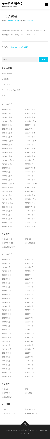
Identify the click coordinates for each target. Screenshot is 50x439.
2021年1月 (29, 218)
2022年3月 (6, 195)
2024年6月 (6, 148)
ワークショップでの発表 (11, 90)
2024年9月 (6, 144)
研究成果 (28, 243)
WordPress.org (31, 413)
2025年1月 (29, 137)
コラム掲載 (6, 84)
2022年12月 (6, 183)
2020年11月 (29, 222)
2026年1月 (29, 117)
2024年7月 (29, 144)
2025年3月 (29, 133)
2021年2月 (6, 218)
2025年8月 (6, 129)
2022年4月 (29, 191)
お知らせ (14, 47)
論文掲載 (5, 79)
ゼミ (26, 239)
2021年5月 (29, 211)
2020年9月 (29, 226)
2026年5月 (6, 113)
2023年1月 (29, 179)
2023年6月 (6, 172)
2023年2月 (6, 179)
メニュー (46, 5)
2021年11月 (29, 199)
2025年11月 (29, 121)
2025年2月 (6, 137)
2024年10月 (29, 140)
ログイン (5, 409)
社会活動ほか (24, 47)
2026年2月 (6, 117)
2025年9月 (29, 125)
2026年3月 (29, 113)
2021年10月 (6, 203)
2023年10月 (6, 164)
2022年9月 (29, 187)
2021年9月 (29, 203)
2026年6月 (29, 109)
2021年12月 (6, 199)
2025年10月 (6, 125)
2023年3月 (29, 176)
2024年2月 (6, 156)
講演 (3, 95)
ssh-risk (29, 21)
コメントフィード (8, 413)
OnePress (35, 430)
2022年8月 (6, 191)
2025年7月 (29, 129)
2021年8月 (6, 207)
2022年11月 (29, 183)
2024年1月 (29, 156)
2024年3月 (29, 152)
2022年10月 (6, 187)
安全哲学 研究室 (12, 3)
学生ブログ (6, 243)
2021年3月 (29, 214)
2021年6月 (6, 211)
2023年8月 (6, 168)
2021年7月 (29, 207)
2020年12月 (6, 222)
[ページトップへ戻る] (25, 424)
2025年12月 (6, 121)
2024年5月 (29, 148)
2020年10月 (6, 226)
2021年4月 (6, 214)
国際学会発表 (7, 73)
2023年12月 (6, 160)
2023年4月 (6, 176)
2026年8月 (6, 109)
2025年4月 (6, 133)
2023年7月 (29, 168)
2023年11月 (29, 160)
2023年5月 (29, 172)
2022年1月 (29, 195)
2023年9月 (29, 164)
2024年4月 (6, 152)
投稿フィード (30, 409)
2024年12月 (6, 140)
